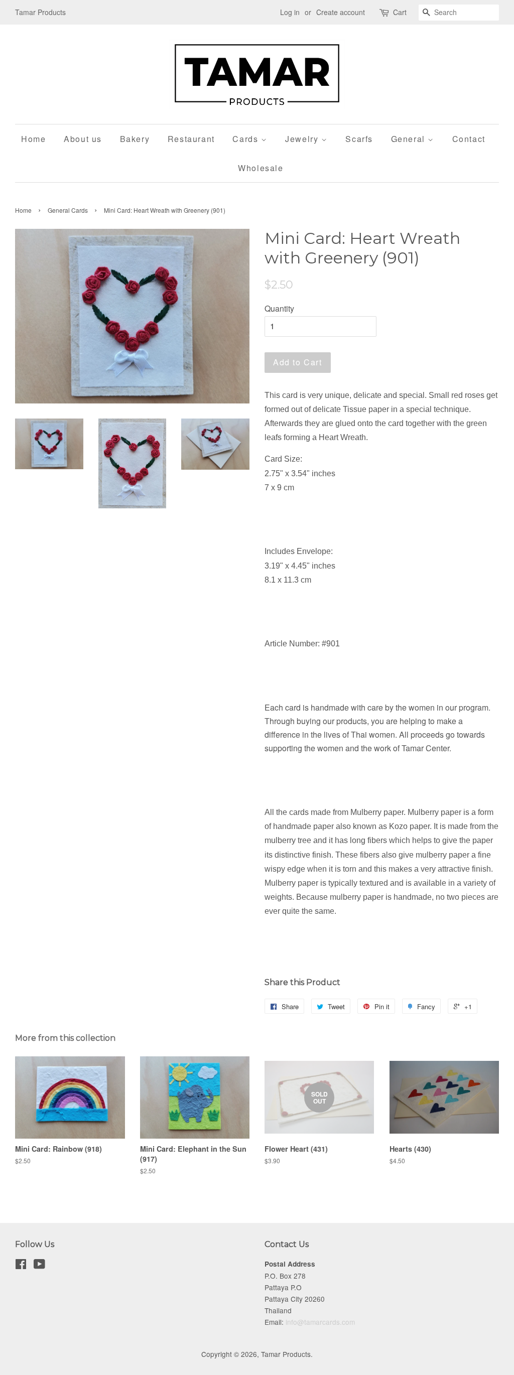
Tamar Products (286, 1354)
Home (33, 139)
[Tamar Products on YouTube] (39, 1266)
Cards (246, 139)
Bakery (135, 139)
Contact (468, 139)
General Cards (68, 210)
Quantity (279, 308)
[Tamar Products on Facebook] (21, 1266)
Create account (340, 12)
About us (83, 139)
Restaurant (191, 139)
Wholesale (260, 168)
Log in (290, 12)
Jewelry (303, 139)
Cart (400, 12)
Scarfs (359, 139)
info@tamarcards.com (320, 1322)
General (409, 139)
